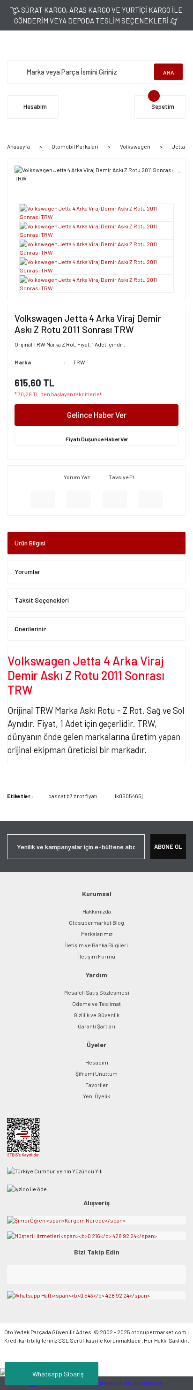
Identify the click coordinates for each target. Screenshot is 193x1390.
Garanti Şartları (96, 1026)
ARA (168, 71)
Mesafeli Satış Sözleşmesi (96, 992)
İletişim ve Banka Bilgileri (96, 945)
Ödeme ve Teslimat (96, 1003)
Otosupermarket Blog (96, 922)
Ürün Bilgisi (30, 543)
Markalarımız (96, 933)
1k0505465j (128, 796)
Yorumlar (27, 571)
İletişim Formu (96, 956)
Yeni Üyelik (96, 1096)
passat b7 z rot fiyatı (72, 796)
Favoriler (96, 1084)
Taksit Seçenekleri (42, 600)
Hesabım (96, 1062)
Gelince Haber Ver (96, 414)
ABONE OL (168, 846)
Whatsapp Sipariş (58, 1374)
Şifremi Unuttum (96, 1073)
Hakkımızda (96, 911)
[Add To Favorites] (179, 168)
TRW (79, 362)
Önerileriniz (30, 629)
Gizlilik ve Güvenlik (96, 1015)
